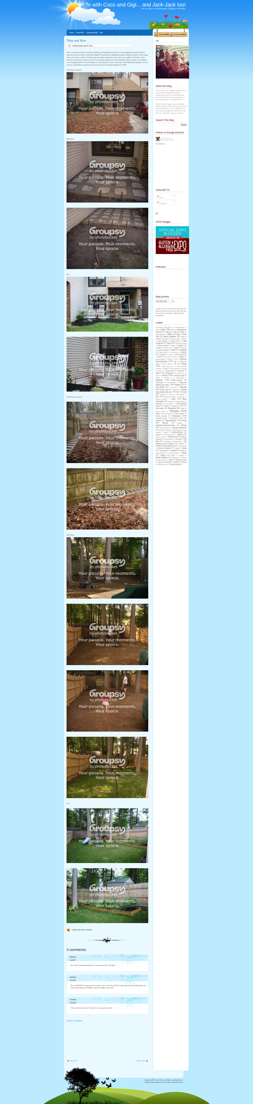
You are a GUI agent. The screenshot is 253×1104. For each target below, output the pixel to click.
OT (182, 406)
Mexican (181, 396)
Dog (175, 361)
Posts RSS (80, 33)
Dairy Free (167, 356)
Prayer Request (161, 416)
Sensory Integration (180, 427)
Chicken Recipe (163, 350)
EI (175, 364)
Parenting (172, 408)
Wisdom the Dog (181, 459)
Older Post (73, 1061)
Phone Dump (160, 411)
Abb (157, 329)
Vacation (173, 450)
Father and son (167, 366)
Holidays (159, 380)
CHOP (173, 350)
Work (176, 462)
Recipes (165, 423)
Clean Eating (163, 352)
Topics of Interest (164, 448)
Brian (173, 345)
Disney (170, 359)
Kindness (163, 394)
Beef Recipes (162, 341)
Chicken (184, 347)
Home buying (176, 380)
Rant (185, 420)
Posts (161, 197)
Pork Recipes (168, 413)
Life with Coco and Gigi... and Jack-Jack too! (134, 5)
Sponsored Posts (169, 434)
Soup (166, 432)
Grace (157, 375)
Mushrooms (169, 403)
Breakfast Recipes (181, 343)
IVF (177, 392)
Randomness (170, 420)
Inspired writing (165, 389)
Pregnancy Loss (161, 418)
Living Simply (180, 394)
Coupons (162, 354)
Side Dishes (177, 430)
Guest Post (180, 377)
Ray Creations (166, 1082)
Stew (157, 436)
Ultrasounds (164, 450)
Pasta (182, 408)
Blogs (169, 343)
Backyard (165, 338)
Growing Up (168, 377)
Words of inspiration (164, 462)
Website (181, 455)
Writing (184, 462)
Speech (158, 434)
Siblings (168, 430)
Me (157, 396)
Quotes (158, 420)
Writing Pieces (162, 464)
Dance (175, 356)
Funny (160, 370)
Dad (159, 356)
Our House (81, 930)
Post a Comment (74, 1021)
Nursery (166, 406)
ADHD (172, 329)
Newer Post (141, 1061)
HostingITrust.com (177, 1082)
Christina (73, 1000)
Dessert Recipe (160, 359)
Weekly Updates (162, 457)
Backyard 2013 (175, 338)
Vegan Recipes (161, 453)
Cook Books (174, 352)
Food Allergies (174, 368)
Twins (184, 448)
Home (71, 33)
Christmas (183, 350)
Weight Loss (175, 457)
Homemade (159, 382)
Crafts (170, 354)
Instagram (176, 389)
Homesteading (171, 382)
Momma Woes (180, 401)
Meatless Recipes (170, 396)
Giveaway (169, 373)
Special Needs (177, 432)
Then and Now (76, 40)
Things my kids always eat (165, 446)
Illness (177, 384)
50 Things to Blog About (164, 327)
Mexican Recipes (161, 399)
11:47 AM (73, 980)
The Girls (178, 439)
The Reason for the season (172, 441)
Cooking (184, 352)
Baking (185, 338)
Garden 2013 (169, 370)
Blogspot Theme (150, 1082)
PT (182, 418)
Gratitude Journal (178, 375)
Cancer (180, 345)
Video (184, 453)
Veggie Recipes (174, 453)
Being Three (175, 341)
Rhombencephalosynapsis (165, 425)
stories (163, 436)
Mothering (159, 403)
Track (177, 448)
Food (165, 368)
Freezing (184, 368)
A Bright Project (179, 327)
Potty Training (179, 413)
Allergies (168, 332)
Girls (158, 373)
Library (171, 394)
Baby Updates (170, 336)
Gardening (180, 370)
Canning (158, 347)
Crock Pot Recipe (181, 354)
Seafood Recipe (165, 427)
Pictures (89, 930)
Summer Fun (172, 437)
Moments (171, 401)
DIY (176, 359)
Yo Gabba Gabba (174, 464)
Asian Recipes (160, 334)
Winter (171, 459)
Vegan (182, 450)
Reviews (179, 423)
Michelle (73, 957)
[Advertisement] (86, 1041)
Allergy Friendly (179, 332)
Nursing (174, 406)
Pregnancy (176, 416)
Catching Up (168, 347)
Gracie (164, 375)
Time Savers (183, 445)
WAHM (173, 455)
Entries (161, 34)
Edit (101, 33)
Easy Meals (167, 363)
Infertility (183, 387)
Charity (176, 347)
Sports (180, 434)
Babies (169, 334)
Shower (161, 430)
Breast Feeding (163, 345)
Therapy (181, 443)
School (184, 425)
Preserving (173, 418)
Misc (174, 399)
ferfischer (73, 977)
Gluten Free (180, 373)
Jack (185, 392)
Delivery (181, 356)
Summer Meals (168, 439)
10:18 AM (73, 1002)
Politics (158, 413)
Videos (163, 455)
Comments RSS (92, 33)
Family (184, 364)
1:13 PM (72, 960)
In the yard (173, 387)
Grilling (158, 377)
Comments (177, 34)
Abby (163, 329)
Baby (178, 334)
